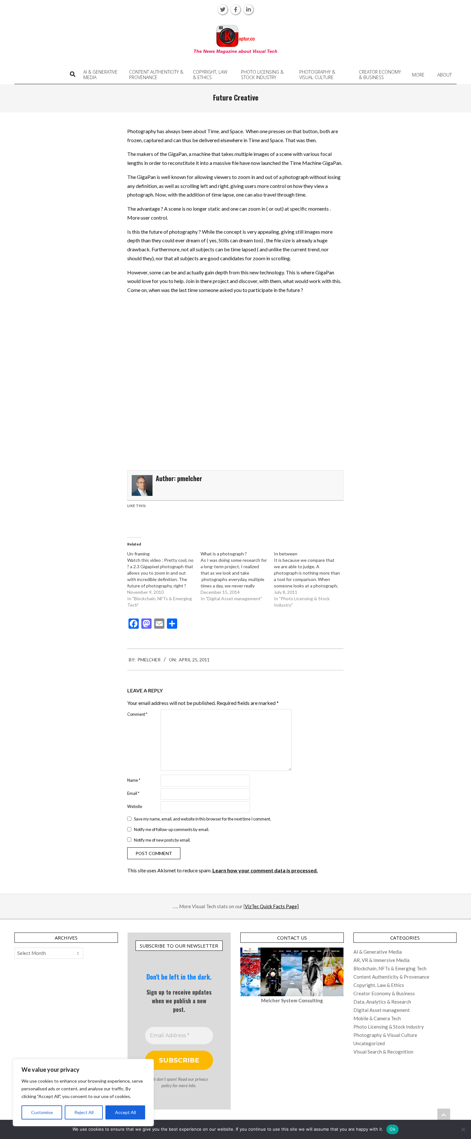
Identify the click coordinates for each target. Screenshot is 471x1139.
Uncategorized (369, 1043)
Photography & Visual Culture (385, 1035)
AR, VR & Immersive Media (381, 960)
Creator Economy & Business (384, 993)
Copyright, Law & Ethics (378, 985)
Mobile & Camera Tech (377, 1018)
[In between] (310, 579)
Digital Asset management (381, 1010)
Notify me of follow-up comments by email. (171, 829)
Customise (42, 1112)
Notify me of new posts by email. (162, 839)
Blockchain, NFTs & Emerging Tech (389, 968)
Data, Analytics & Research (382, 1002)
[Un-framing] (164, 579)
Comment (137, 714)
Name (133, 780)
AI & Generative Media (377, 952)
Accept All (125, 1112)
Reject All (84, 1112)
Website (134, 806)
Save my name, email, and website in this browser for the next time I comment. (202, 818)
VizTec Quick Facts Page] (272, 906)
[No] (463, 1129)
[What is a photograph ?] (237, 576)
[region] (83, 1092)
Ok (392, 1129)
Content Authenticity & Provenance (391, 977)
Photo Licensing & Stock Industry (388, 1027)
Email (133, 793)
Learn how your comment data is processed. (265, 870)
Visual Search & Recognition (383, 1051)
